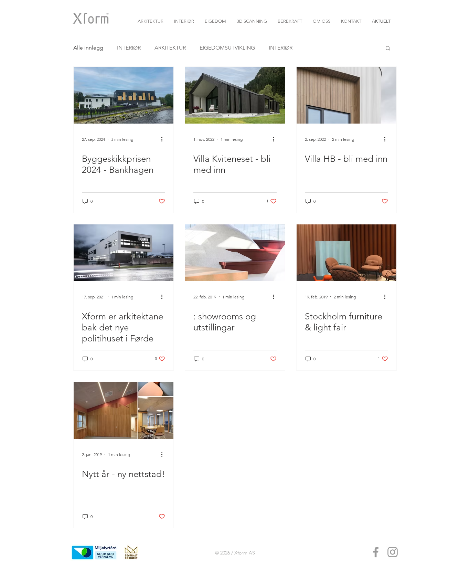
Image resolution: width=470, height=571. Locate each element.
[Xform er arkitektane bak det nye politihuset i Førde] (123, 252)
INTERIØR (129, 47)
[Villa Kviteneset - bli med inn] (235, 95)
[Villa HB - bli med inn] (346, 95)
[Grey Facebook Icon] (376, 552)
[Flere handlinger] (164, 139)
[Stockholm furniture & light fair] (346, 252)
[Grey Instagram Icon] (392, 552)
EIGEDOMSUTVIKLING (227, 47)
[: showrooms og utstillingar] (235, 252)
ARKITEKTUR (170, 47)
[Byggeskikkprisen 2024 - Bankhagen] (123, 95)
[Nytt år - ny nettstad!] (123, 410)
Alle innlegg (88, 47)
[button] (388, 48)
